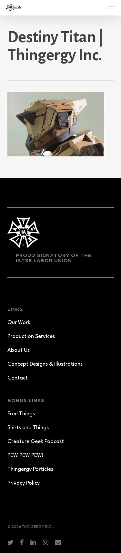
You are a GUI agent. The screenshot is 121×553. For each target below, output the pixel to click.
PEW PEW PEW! (25, 455)
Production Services (31, 336)
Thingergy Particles (30, 469)
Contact (17, 378)
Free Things (21, 414)
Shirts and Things (28, 427)
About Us (18, 350)
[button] (111, 8)
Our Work (18, 322)
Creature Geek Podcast (35, 441)
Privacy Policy (23, 483)
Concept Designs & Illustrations (45, 364)
